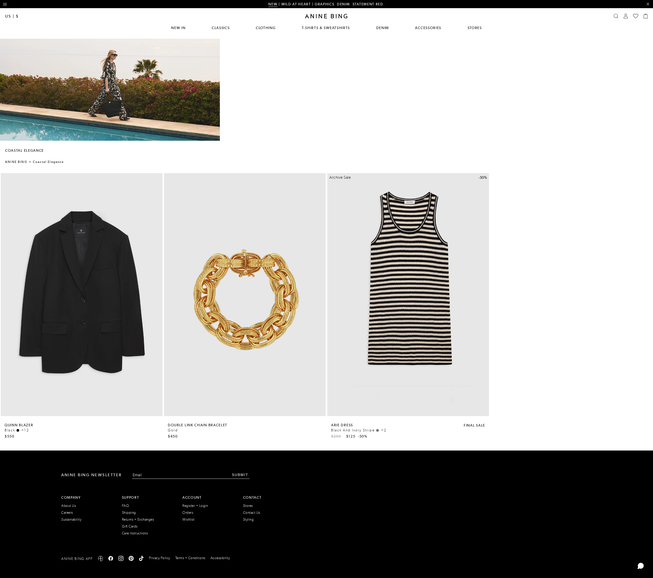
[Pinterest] (131, 559)
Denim (382, 28)
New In (178, 28)
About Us (68, 506)
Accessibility (220, 558)
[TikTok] (141, 559)
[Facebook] (110, 559)
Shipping (129, 512)
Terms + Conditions (190, 558)
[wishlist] (635, 16)
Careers (67, 512)
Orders (187, 512)
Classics (221, 28)
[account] (625, 16)
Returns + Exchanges (138, 519)
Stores (475, 28)
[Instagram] (120, 559)
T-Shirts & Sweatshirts (326, 28)
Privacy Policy (159, 558)
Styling (248, 519)
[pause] (5, 4)
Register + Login (195, 506)
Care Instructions (135, 533)
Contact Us (251, 512)
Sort (164, 150)
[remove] (647, 4)
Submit (240, 475)
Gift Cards (129, 526)
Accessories (428, 28)
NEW (272, 4)
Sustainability (71, 519)
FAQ (125, 506)
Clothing (266, 28)
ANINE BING (16, 162)
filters (143, 150)
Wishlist (188, 519)
